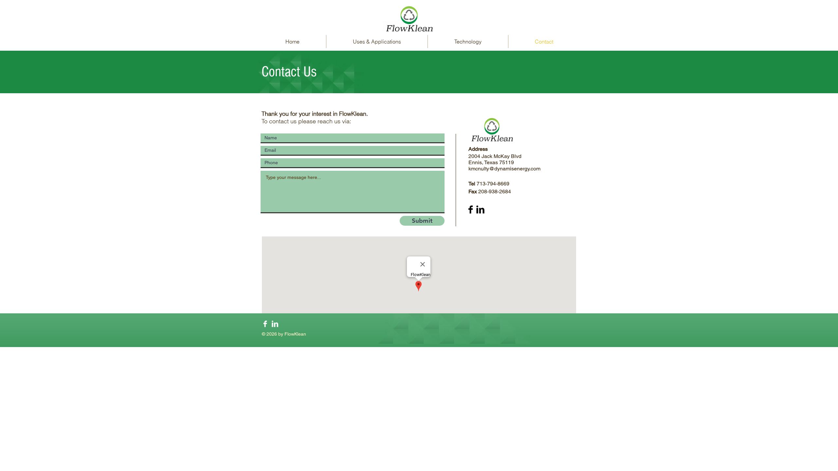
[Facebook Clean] (265, 324)
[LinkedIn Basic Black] (480, 209)
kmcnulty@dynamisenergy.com (504, 169)
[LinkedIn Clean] (275, 324)
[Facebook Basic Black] (470, 209)
